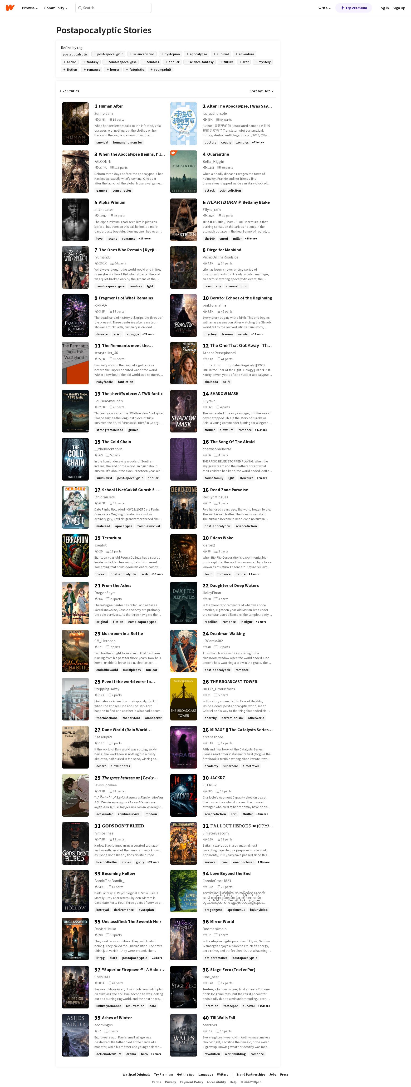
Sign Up (399, 7)
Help (233, 1082)
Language (205, 1074)
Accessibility (216, 1082)
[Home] (10, 8)
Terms (156, 1082)
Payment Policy (191, 1082)
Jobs (272, 1074)
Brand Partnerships (250, 1074)
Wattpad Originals (136, 1074)
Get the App (186, 1074)
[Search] (80, 8)
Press (284, 1074)
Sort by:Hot (260, 91)
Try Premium (356, 7)
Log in (384, 7)
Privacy (170, 1082)
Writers (222, 1074)
